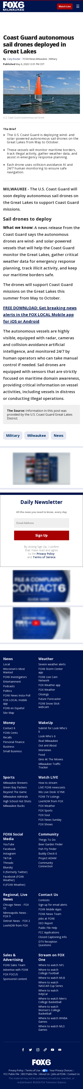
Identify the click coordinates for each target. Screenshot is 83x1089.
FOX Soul (44, 815)
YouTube (8, 844)
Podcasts (9, 686)
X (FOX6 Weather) (14, 884)
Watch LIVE (48, 777)
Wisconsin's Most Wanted (14, 670)
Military (53, 59)
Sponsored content (15, 979)
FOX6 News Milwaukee (35, 59)
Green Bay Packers (15, 787)
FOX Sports (45, 810)
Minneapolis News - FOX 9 (15, 914)
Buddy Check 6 (47, 853)
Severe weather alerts (52, 664)
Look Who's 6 (47, 736)
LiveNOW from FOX (50, 801)
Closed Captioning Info (52, 937)
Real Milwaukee (48, 741)
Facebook (9, 849)
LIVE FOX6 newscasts (51, 787)
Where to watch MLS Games (51, 1027)
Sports (8, 777)
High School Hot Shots (17, 801)
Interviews (44, 750)
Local (6, 664)
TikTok (7, 858)
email (60, 1050)
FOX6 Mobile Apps (49, 909)
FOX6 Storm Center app (50, 670)
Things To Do (47, 839)
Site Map (8, 713)
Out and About (47, 745)
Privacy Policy (46, 553)
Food (41, 754)
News (58, 435)
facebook (23, 1050)
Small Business (12, 751)
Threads (8, 863)
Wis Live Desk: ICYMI (51, 792)
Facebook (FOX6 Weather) (13, 878)
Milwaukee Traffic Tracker (49, 765)
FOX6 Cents (10, 733)
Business (8, 746)
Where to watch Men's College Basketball (52, 1000)
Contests (44, 900)
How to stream (47, 783)
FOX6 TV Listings (48, 796)
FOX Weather (46, 689)
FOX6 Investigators (15, 677)
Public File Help (47, 928)
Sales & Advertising (13, 957)
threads (45, 1050)
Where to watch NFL (51, 965)
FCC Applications (48, 932)
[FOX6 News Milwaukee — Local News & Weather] (14, 6)
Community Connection (45, 864)
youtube (52, 1050)
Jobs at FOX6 (46, 918)
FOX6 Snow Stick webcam (48, 705)
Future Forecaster (49, 699)
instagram (38, 1050)
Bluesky (8, 867)
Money (9, 722)
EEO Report (45, 923)
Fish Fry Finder (47, 849)
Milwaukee (36, 435)
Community (48, 834)
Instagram (9, 853)
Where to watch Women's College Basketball (49, 1010)
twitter (30, 1050)
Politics (7, 691)
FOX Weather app (49, 685)
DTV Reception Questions (47, 943)
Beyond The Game (15, 792)
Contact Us (48, 894)
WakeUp (45, 722)
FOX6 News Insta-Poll (16, 695)
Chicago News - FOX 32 (16, 906)
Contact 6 (9, 728)
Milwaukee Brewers (15, 783)
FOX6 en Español (13, 708)
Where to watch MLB (51, 978)
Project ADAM (47, 858)
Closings (43, 694)
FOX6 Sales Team (14, 965)
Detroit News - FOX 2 (16, 921)
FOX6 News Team (49, 914)
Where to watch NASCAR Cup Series (50, 984)
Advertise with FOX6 (15, 969)
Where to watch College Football (48, 971)
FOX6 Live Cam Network (48, 678)
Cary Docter (13, 59)
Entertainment (12, 681)
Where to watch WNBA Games (52, 1019)
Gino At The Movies (50, 759)
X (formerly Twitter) (15, 872)
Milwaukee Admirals (15, 796)
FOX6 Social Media (13, 836)
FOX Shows (45, 824)
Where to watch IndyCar (48, 992)
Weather (45, 658)
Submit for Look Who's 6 (52, 729)
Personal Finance (14, 742)
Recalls (7, 737)
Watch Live (65, 6)
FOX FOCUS (10, 974)
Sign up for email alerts (52, 904)
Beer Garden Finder (50, 844)
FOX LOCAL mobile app (15, 701)
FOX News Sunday (49, 819)
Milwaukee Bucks (14, 806)
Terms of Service (44, 557)
